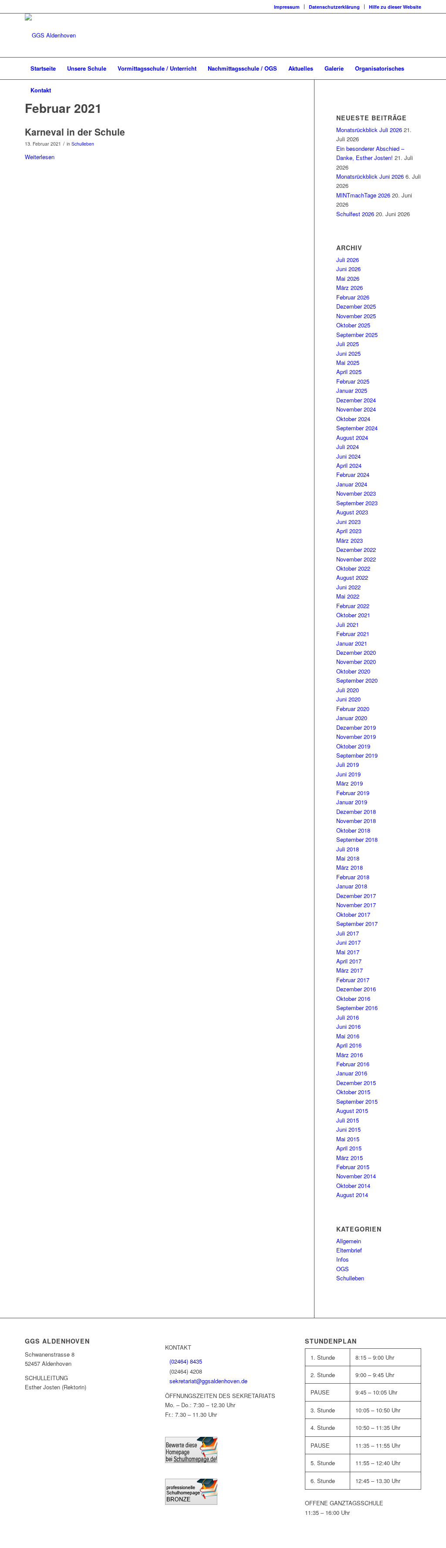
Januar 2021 (351, 643)
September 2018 (357, 839)
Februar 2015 (352, 1167)
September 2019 (357, 755)
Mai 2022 (347, 596)
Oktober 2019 (353, 746)
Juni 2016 (348, 1026)
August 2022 (352, 577)
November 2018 (356, 821)
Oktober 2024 (353, 419)
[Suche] (415, 90)
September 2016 (357, 1008)
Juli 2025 (347, 344)
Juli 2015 (347, 1120)
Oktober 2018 (353, 830)
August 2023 (352, 512)
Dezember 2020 (356, 652)
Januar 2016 (351, 1073)
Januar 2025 (351, 390)
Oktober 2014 (353, 1185)
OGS (342, 1269)
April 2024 (349, 465)
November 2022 (356, 559)
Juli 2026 (347, 259)
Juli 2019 (347, 764)
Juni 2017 (348, 942)
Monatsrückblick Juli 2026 (369, 130)
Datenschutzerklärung (334, 6)
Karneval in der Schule (75, 131)
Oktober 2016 (353, 998)
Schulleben (82, 143)
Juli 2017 (347, 933)
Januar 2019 (351, 802)
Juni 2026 (348, 269)
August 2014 (352, 1195)
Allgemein (348, 1241)
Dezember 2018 (356, 811)
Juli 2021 (347, 624)
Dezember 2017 (356, 895)
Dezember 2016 (356, 989)
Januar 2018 (351, 886)
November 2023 (356, 493)
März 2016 (349, 1055)
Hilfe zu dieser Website (395, 6)
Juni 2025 (348, 353)
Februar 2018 (352, 877)
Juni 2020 (348, 699)
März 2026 (349, 287)
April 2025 (349, 371)
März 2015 (349, 1157)
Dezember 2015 (356, 1082)
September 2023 (357, 503)
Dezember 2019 (356, 727)
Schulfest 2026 (355, 214)
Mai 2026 (347, 278)
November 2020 (356, 661)
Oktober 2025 (353, 325)
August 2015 (352, 1110)
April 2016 (349, 1045)
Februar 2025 (352, 381)
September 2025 (357, 334)
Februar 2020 (352, 708)
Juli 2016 (347, 1017)
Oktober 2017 (353, 914)
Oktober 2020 (353, 671)
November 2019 (356, 736)
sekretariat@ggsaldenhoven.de (208, 1381)
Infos (342, 1259)
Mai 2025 (347, 362)
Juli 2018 (347, 849)
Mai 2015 (347, 1139)
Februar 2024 (352, 474)
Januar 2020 (351, 718)
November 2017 (356, 905)
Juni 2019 (348, 774)
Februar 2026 (352, 297)
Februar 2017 (352, 980)
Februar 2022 (352, 606)
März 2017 (349, 970)
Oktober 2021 (353, 615)
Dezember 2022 (356, 549)
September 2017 (357, 923)
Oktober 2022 (353, 568)
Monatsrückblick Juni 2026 (370, 176)
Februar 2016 (352, 1064)
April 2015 (349, 1148)
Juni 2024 (348, 456)
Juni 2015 (348, 1129)
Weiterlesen (39, 157)
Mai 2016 (347, 1036)
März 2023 (349, 540)
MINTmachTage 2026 (363, 195)
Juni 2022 (348, 587)
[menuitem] (287, 6)
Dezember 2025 (356, 306)
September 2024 (357, 428)
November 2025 (356, 316)
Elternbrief (349, 1250)
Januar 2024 (351, 484)
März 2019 (349, 783)
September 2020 (357, 680)
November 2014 (356, 1176)
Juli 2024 (347, 446)
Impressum (287, 6)
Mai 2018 (347, 858)
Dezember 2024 (356, 400)
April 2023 (349, 531)
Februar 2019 (352, 793)
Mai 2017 (347, 952)
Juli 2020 (347, 690)
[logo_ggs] (50, 35)
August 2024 (352, 437)
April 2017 (349, 961)
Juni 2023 (348, 521)
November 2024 (356, 409)
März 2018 (349, 867)
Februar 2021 (352, 633)
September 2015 (357, 1101)
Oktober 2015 (353, 1092)
